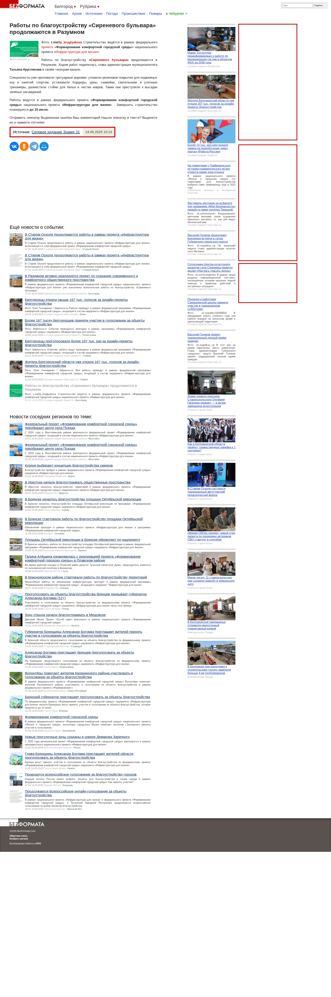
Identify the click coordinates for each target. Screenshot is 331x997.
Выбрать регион (19, 838)
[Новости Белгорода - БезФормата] (23, 5)
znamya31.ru (23, 59)
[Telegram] (34, 146)
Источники (94, 14)
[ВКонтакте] (14, 146)
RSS (38, 843)
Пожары (155, 14)
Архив (77, 14)
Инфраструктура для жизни (76, 52)
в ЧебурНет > (176, 14)
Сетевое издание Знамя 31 (56, 132)
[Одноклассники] (24, 146)
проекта (47, 47)
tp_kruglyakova (70, 42)
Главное (61, 14)
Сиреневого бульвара (109, 60)
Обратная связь (19, 836)
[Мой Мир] (44, 146)
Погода (112, 14)
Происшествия (133, 14)
